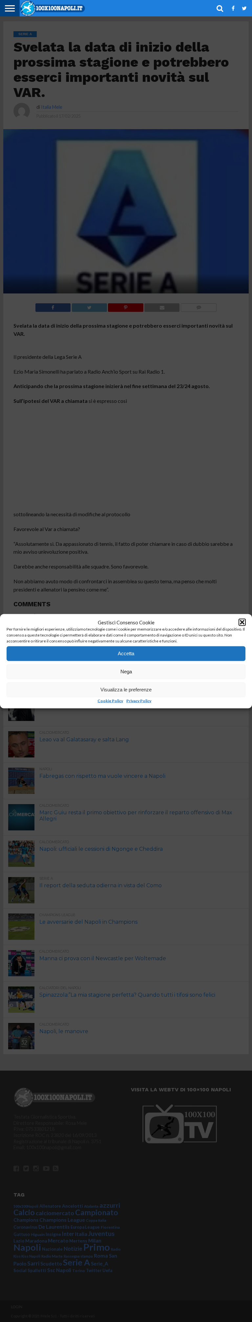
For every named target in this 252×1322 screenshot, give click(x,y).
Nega (126, 671)
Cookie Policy (110, 700)
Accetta (126, 653)
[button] (242, 622)
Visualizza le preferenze (126, 689)
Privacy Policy (138, 700)
